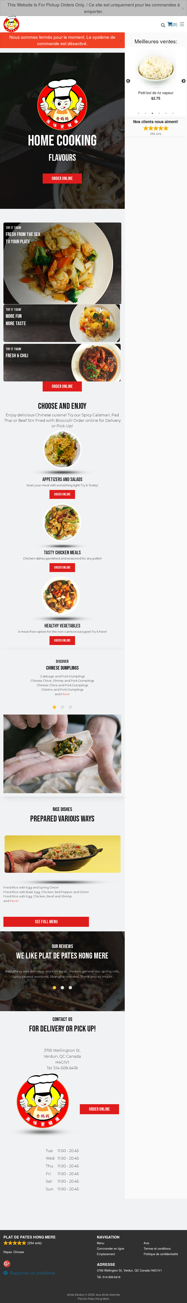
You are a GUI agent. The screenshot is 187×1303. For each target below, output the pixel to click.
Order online (62, 178)
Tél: (108, 1277)
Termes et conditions (157, 1248)
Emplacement (106, 1254)
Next (183, 81)
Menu (100, 1243)
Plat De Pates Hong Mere (29, 1237)
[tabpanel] (156, 78)
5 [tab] (166, 113)
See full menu (46, 922)
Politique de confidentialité (161, 1254)
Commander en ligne (110, 1248)
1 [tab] (138, 113)
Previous (128, 81)
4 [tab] (159, 113)
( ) (174, 24)
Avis (146, 1243)
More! (65, 694)
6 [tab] (173, 113)
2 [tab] (145, 113)
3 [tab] (152, 113)
